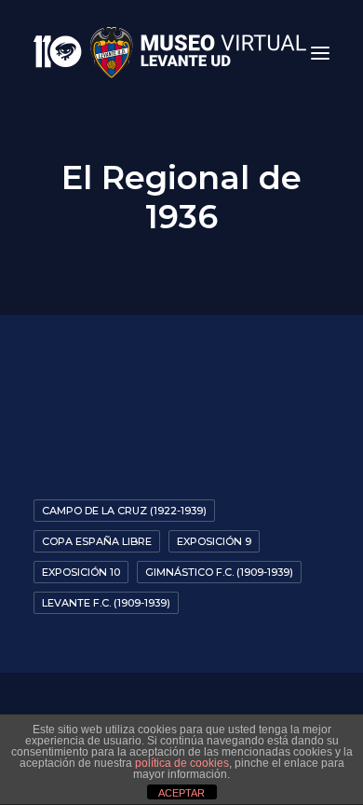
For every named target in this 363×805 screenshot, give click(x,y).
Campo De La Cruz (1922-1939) (124, 510)
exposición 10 (81, 572)
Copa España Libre (97, 541)
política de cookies (182, 763)
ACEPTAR (181, 792)
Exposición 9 (214, 541)
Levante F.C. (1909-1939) (106, 602)
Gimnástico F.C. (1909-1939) (219, 572)
